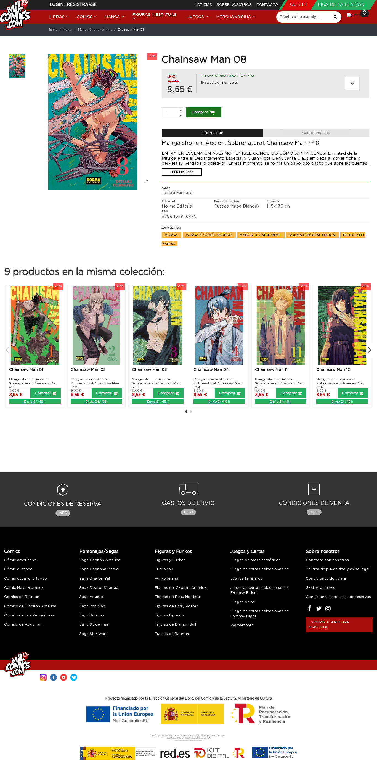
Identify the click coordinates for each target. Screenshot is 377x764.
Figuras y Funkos (173, 551)
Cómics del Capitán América (30, 606)
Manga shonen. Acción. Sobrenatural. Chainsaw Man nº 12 (340, 383)
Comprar (200, 112)
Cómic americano (20, 560)
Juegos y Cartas (247, 551)
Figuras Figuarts (169, 615)
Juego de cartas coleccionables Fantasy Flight (259, 614)
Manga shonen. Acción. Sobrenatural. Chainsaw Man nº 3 (156, 383)
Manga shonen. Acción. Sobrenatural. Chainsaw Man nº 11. (279, 383)
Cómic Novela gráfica (24, 588)
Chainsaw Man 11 (271, 370)
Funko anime (166, 579)
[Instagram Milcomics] (43, 677)
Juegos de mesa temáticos (255, 560)
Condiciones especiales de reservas (338, 597)
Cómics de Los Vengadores (29, 615)
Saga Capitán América (99, 560)
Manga (171, 235)
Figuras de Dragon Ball (175, 624)
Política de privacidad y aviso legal (337, 569)
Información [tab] (212, 133)
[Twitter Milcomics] (73, 677)
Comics (12, 551)
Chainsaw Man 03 (149, 370)
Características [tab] (316, 133)
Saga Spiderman (94, 624)
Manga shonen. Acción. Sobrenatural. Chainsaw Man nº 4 (217, 383)
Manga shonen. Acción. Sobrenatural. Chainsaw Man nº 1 (33, 383)
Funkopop (164, 569)
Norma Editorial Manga (312, 235)
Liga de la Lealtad (341, 4)
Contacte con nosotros (327, 560)
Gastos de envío (321, 588)
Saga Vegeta (91, 597)
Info (63, 513)
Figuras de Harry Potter (176, 606)
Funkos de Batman (172, 634)
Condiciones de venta (326, 579)
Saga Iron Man (92, 606)
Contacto (267, 5)
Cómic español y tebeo (25, 579)
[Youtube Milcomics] (63, 677)
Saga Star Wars (93, 634)
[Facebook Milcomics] (53, 677)
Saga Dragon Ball (95, 579)
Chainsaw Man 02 (88, 370)
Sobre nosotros (235, 5)
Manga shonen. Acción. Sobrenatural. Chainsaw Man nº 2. (95, 383)
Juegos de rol (242, 602)
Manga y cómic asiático (209, 235)
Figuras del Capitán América (180, 588)
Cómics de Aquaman (23, 624)
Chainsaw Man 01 (26, 370)
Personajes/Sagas (99, 551)
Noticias (204, 5)
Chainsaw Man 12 (333, 370)
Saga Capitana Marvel (99, 569)
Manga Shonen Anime (261, 235)
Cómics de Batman (21, 597)
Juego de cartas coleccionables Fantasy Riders (259, 590)
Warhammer (241, 625)
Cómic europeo (18, 569)
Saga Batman (91, 615)
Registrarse (82, 4)
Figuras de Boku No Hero (177, 597)
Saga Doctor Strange (98, 588)
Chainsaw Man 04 (211, 370)
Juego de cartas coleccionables (259, 569)
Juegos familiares (246, 579)
